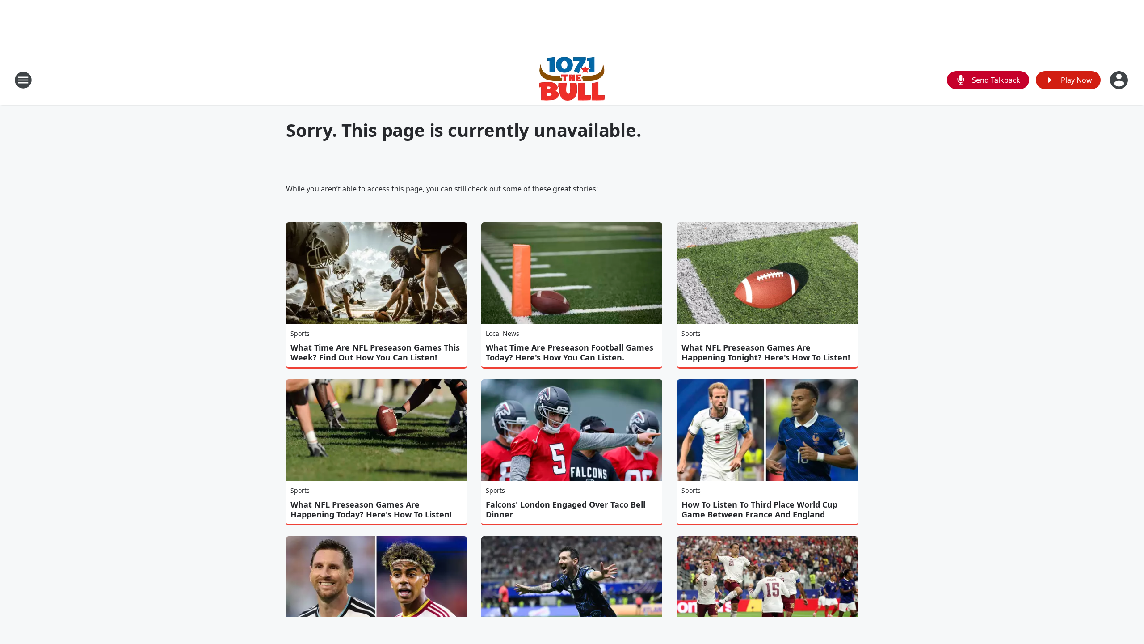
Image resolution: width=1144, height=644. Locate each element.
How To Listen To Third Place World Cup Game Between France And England (759, 509)
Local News (502, 333)
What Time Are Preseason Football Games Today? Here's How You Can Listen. (569, 352)
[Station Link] (572, 79)
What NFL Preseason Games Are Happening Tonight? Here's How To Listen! (765, 352)
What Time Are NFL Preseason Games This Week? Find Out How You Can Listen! (375, 352)
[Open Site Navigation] (23, 80)
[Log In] (1120, 80)
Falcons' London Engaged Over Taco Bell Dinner (565, 509)
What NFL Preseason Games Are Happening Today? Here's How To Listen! (371, 509)
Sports (300, 333)
